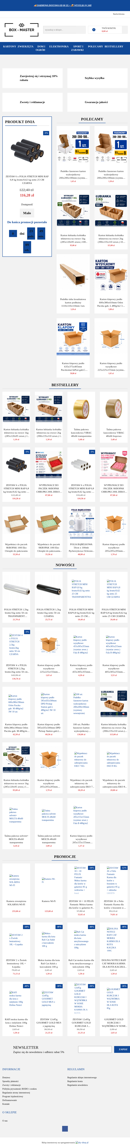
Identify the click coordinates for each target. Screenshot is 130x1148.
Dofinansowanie (9, 1100)
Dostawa (6, 1077)
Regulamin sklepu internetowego (82, 1077)
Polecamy (95, 46)
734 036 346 (5, 14)
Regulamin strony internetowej (16, 1092)
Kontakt (6, 1104)
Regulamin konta (75, 1081)
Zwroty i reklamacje (11, 1085)
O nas (4, 1121)
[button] (11, 1069)
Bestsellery (114, 46)
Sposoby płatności (10, 1081)
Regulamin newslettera (77, 1085)
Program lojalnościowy (12, 1096)
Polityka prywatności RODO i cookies (19, 1089)
